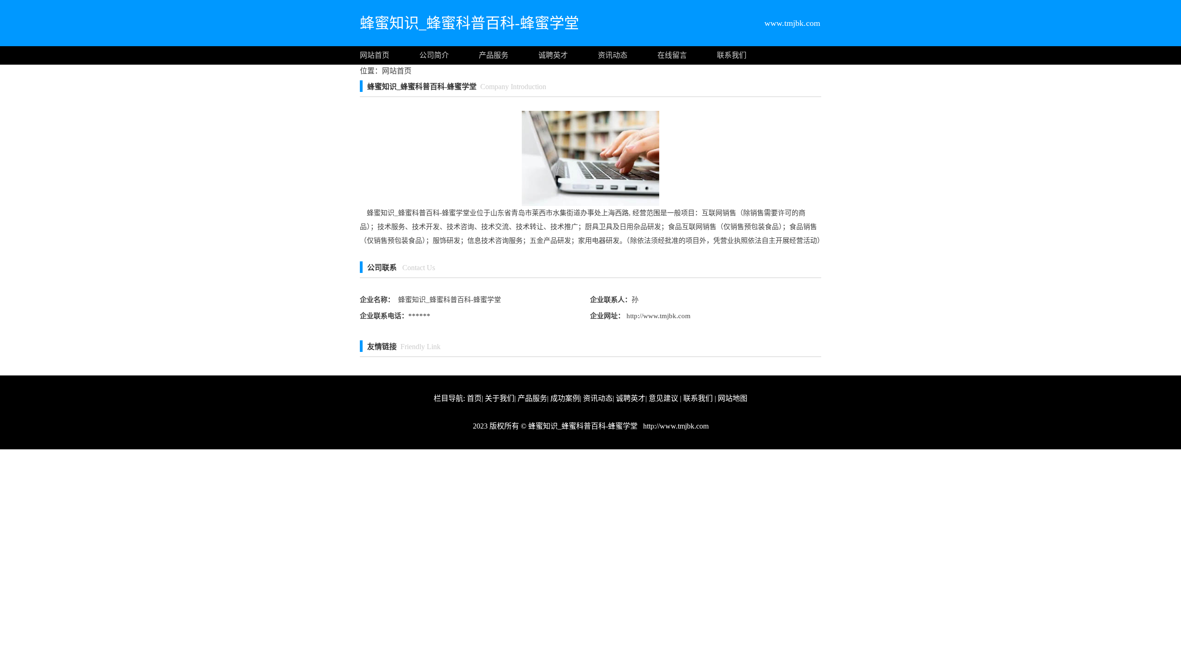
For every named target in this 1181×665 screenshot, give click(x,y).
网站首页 (374, 55)
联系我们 (731, 55)
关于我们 (499, 398)
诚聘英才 (553, 55)
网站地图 (732, 398)
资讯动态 (612, 55)
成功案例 (565, 398)
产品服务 (493, 55)
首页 (474, 398)
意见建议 (663, 398)
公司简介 (434, 55)
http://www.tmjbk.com (658, 316)
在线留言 (672, 55)
